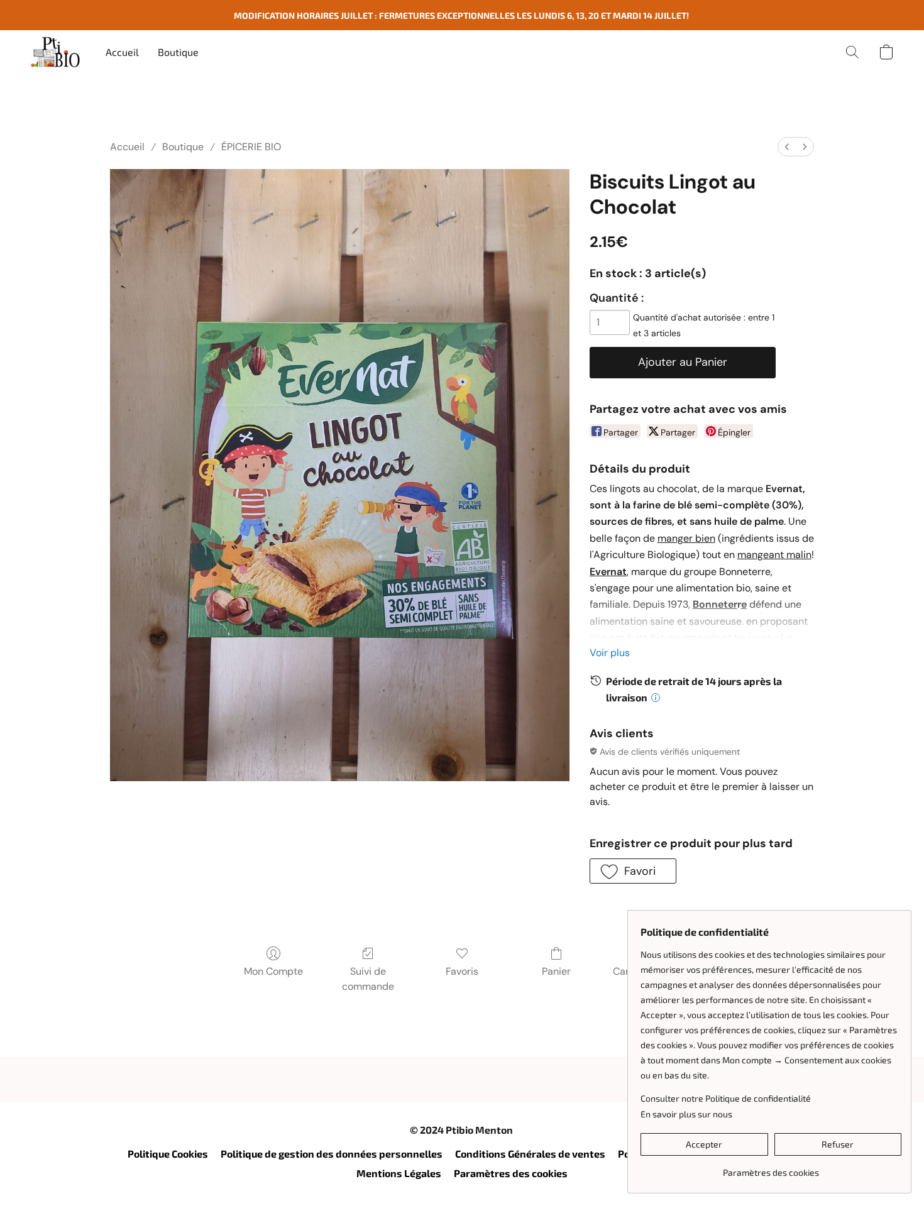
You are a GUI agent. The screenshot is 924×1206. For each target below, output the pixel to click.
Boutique (178, 52)
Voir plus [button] (610, 652)
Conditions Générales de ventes (530, 1153)
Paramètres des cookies (511, 1173)
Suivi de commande (368, 979)
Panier (556, 971)
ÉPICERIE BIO (251, 146)
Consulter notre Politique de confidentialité (726, 1098)
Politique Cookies (168, 1153)
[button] (55, 52)
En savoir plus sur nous (686, 1114)
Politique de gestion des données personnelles (332, 1153)
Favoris (462, 971)
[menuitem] (787, 147)
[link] (771, 1168)
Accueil (122, 52)
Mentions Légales (398, 1173)
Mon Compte (273, 971)
